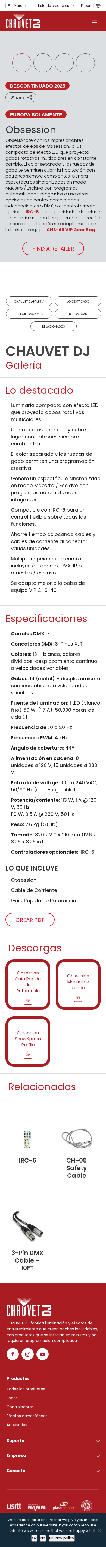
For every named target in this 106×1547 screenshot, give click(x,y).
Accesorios (17, 1424)
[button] (16, 5)
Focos (12, 1398)
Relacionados (53, 326)
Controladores (20, 1407)
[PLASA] (64, 1505)
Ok (34, 1538)
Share (17, 97)
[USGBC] (86, 1505)
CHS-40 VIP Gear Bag (70, 230)
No (42, 1538)
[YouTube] (42, 1354)
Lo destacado (78, 301)
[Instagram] (27, 1354)
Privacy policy (61, 1538)
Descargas (78, 314)
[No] (99, 1530)
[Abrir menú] (95, 21)
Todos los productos (26, 1389)
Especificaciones (29, 314)
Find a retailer (53, 248)
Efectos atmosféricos (27, 1415)
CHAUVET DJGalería (29, 301)
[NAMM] (37, 1505)
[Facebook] (13, 1354)
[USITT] (14, 1505)
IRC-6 (32, 212)
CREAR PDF (30, 920)
